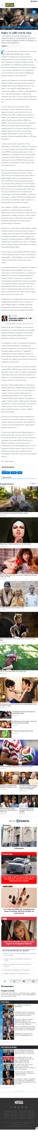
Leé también (14, 316)
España (13, 472)
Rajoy (19, 472)
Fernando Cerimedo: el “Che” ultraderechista (20, 319)
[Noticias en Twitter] (19, 1107)
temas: (4, 470)
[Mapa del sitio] (26, 1107)
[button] (35, 60)
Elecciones (6, 472)
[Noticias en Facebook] (15, 1107)
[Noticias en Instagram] (12, 1107)
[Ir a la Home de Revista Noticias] (9, 5)
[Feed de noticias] (22, 1107)
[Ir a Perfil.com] (34, 1)
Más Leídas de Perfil (9, 1047)
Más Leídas (5, 1002)
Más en (12, 821)
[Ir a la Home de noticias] (19, 1102)
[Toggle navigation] (2, 5)
